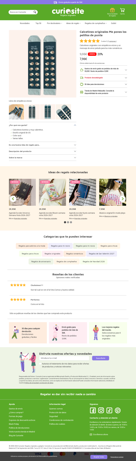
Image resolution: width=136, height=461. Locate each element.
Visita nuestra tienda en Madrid (22, 432)
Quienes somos (56, 409)
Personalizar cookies (116, 457)
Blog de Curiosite (16, 435)
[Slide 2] (32, 113)
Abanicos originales (111, 216)
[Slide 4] (63, 113)
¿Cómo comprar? (16, 412)
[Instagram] (101, 410)
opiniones (112, 41)
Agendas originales (20, 218)
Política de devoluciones (19, 428)
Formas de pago (15, 416)
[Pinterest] (118, 410)
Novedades (25, 23)
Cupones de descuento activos (22, 420)
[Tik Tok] (109, 410)
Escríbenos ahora (100, 434)
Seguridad (53, 416)
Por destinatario (53, 23)
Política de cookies (57, 424)
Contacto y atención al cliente (103, 418)
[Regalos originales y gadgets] (68, 10)
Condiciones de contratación (61, 420)
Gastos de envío (16, 409)
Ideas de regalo (72, 23)
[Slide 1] (16, 113)
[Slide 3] (48, 113)
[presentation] (13, 199)
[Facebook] (93, 410)
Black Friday (14, 424)
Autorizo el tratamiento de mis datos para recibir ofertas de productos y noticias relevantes (65, 365)
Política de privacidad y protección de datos (39, 383)
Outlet (113, 23)
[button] (65, 222)
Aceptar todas (99, 457)
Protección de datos (57, 412)
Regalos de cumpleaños (95, 23)
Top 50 (38, 23)
